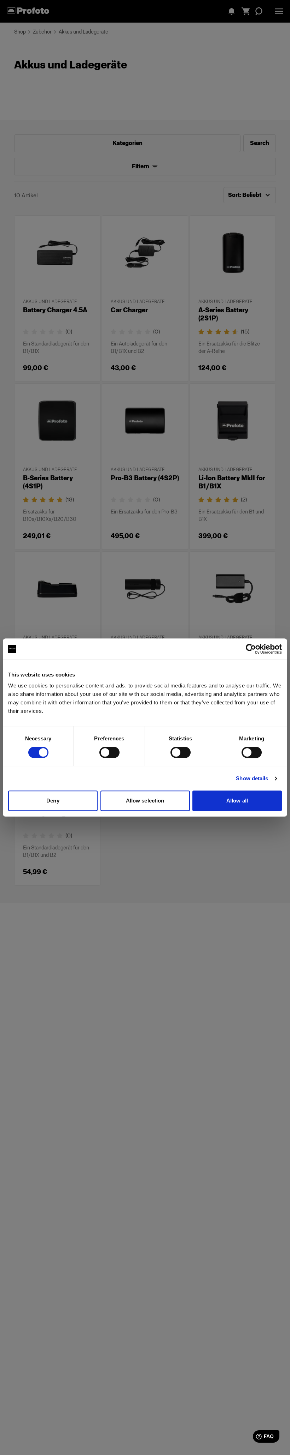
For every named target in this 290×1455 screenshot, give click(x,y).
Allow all (237, 801)
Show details (252, 778)
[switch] (109, 752)
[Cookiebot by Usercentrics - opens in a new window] (251, 649)
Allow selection (145, 801)
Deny (52, 801)
